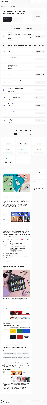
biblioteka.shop (36, 177)
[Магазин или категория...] (29, 1)
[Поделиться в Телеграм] (40, 20)
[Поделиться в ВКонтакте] (38, 20)
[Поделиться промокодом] (43, 36)
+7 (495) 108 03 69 (37, 172)
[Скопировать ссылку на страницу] (42, 20)
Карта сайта (10, 402)
